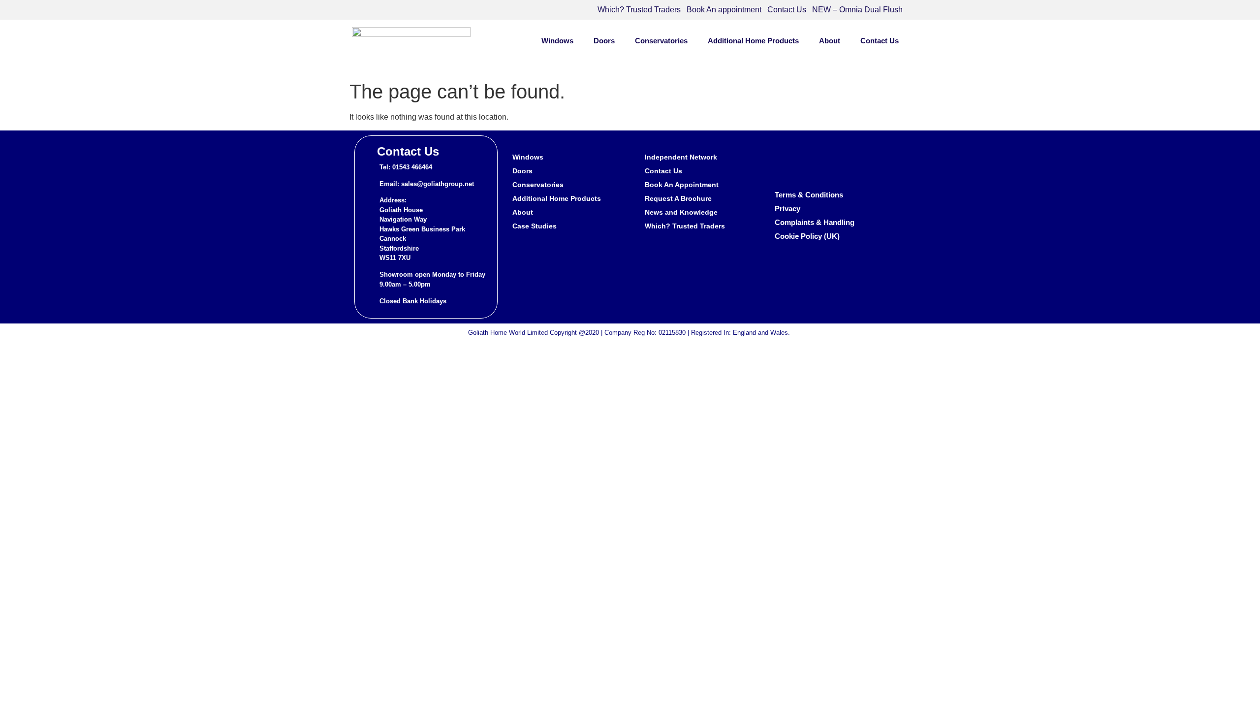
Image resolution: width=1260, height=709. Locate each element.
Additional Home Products (753, 40)
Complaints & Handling (814, 222)
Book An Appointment (682, 185)
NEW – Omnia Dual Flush (857, 9)
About (829, 40)
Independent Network (681, 157)
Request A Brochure (678, 198)
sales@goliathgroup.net (437, 184)
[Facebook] (785, 162)
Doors (604, 40)
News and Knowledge (681, 212)
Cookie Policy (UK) (807, 236)
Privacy (787, 208)
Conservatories (661, 40)
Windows (557, 40)
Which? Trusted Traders (639, 9)
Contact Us (786, 9)
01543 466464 (412, 167)
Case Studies (534, 226)
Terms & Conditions (809, 195)
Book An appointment (724, 9)
